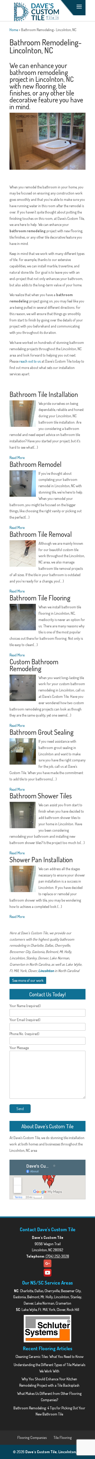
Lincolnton (46, 970)
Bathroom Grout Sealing (42, 732)
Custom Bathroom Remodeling (34, 665)
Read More (17, 457)
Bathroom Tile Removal (41, 534)
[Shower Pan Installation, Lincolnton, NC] (23, 880)
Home (14, 29)
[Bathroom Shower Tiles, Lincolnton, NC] (23, 816)
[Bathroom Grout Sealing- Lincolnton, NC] (23, 752)
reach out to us (30, 361)
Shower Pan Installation (41, 859)
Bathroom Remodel (35, 464)
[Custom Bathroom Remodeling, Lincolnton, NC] (23, 689)
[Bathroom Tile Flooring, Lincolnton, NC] (23, 618)
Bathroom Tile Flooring (40, 597)
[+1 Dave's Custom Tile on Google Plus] (48, 1263)
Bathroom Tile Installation (44, 394)
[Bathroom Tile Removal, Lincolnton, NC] (23, 554)
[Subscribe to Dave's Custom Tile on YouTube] (48, 1273)
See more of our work (28, 980)
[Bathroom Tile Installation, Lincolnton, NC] (23, 414)
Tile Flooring (63, 1437)
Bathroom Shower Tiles (41, 795)
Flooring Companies (32, 1437)
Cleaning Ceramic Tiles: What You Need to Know (49, 1356)
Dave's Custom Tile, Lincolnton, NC (53, 1451)
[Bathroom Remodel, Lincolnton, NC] (23, 484)
